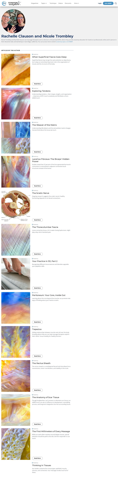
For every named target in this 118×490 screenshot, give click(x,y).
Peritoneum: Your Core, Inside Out (48, 295)
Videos (60, 3)
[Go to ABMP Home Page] (4, 3)
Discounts (68, 3)
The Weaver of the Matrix (44, 125)
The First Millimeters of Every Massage (51, 431)
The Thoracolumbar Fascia (45, 227)
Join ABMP (108, 3)
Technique (53, 3)
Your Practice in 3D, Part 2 (44, 261)
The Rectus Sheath (41, 363)
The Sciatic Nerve (40, 193)
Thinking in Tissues (41, 465)
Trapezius (37, 329)
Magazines (34, 3)
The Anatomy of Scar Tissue (45, 397)
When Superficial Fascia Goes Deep (49, 57)
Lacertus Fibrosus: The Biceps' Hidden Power (50, 160)
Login (100, 3)
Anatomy (35, 54)
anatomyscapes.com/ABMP (64, 42)
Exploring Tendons (41, 91)
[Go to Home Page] (14, 3)
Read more (37, 84)
